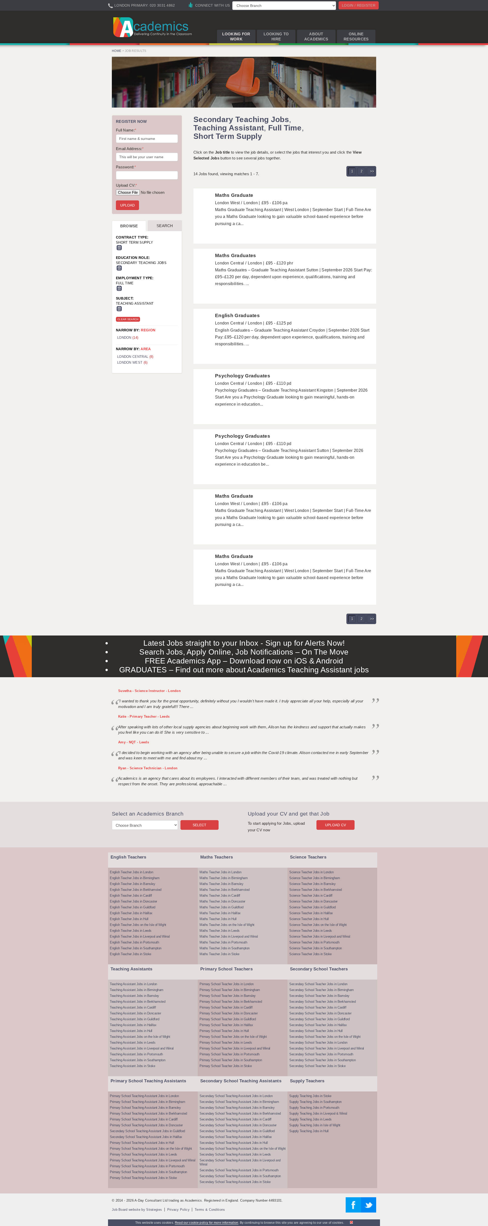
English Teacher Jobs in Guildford (132, 907)
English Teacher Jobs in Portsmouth (134, 942)
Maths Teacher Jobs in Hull (218, 919)
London (127, 337)
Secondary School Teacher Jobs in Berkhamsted (322, 1001)
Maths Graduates (235, 255)
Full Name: (126, 130)
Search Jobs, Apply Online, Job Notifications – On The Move (243, 652)
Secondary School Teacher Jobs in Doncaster (320, 1013)
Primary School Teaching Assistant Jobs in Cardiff (144, 1119)
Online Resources (356, 36)
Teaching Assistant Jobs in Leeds (132, 1042)
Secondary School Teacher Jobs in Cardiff (317, 1007)
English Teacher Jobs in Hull (129, 919)
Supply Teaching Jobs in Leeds (310, 1119)
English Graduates (237, 315)
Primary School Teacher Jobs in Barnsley (228, 996)
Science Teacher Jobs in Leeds (310, 931)
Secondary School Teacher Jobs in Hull (316, 1031)
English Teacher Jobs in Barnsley (132, 884)
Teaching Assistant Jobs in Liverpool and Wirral (142, 1048)
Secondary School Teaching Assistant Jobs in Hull (234, 1143)
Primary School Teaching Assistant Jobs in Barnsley (145, 1108)
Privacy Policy (178, 1210)
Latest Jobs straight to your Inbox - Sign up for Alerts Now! (244, 643)
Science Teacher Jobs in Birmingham (314, 878)
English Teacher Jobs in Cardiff (131, 895)
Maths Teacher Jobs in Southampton (225, 948)
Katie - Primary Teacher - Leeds (144, 716)
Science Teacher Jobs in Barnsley (312, 884)
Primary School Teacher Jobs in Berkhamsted (231, 1001)
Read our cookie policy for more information (206, 1222)
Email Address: (130, 148)
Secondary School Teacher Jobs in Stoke (317, 1066)
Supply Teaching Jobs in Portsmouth (314, 1108)
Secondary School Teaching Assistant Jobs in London (236, 1096)
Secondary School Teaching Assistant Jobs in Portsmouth (239, 1170)
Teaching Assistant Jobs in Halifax (133, 1025)
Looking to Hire (276, 36)
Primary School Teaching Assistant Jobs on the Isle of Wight (151, 1148)
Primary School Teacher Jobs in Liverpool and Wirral (235, 1048)
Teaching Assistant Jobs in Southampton (137, 1060)
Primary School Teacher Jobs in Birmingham (230, 990)
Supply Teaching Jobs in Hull (308, 1131)
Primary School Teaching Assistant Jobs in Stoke (143, 1178)
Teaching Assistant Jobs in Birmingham (136, 990)
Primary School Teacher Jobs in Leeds (226, 1042)
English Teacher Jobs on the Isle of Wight (138, 925)
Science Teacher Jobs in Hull (309, 919)
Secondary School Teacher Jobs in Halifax (318, 1025)
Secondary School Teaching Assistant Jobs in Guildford (147, 1131)
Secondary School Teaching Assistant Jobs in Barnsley (237, 1108)
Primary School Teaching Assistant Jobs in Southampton (148, 1172)
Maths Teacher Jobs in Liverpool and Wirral (229, 936)
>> (372, 171)
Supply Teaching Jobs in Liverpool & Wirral (318, 1113)
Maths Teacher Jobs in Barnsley (221, 884)
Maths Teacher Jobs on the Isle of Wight (227, 925)
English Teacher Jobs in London (131, 872)
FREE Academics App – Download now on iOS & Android (244, 661)
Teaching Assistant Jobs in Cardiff (133, 1007)
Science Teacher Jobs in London (311, 872)
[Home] (153, 27)
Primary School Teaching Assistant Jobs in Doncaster (146, 1125)
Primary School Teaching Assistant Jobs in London (144, 1096)
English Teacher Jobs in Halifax (131, 913)
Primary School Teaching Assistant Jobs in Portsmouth (147, 1166)
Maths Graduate (234, 195)
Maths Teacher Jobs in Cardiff (220, 895)
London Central (135, 357)
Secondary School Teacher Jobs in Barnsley (319, 996)
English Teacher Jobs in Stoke (130, 954)
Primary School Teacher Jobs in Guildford (228, 1019)
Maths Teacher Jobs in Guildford (221, 907)
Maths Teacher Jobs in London (220, 872)
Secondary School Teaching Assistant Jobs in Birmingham (239, 1102)
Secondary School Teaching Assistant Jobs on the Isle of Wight (243, 1148)
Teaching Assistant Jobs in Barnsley (134, 996)
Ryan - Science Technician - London (147, 768)
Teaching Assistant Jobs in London (133, 984)
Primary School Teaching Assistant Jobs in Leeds (143, 1154)
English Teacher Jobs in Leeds (130, 931)
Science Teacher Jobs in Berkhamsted (315, 890)
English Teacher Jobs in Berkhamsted (135, 890)
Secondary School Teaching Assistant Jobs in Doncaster (238, 1125)
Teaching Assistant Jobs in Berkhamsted (137, 1001)
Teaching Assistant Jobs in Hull (131, 1031)
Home (116, 51)
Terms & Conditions (210, 1210)
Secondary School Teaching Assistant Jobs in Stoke (235, 1182)
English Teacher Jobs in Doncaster (133, 901)
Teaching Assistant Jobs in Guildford (134, 1019)
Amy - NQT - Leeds (133, 742)
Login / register (358, 5)
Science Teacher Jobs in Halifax (311, 913)
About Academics (316, 36)
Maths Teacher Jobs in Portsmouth (223, 942)
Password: (126, 167)
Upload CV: (126, 185)
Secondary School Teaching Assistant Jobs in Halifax (146, 1137)
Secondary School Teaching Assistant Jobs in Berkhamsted (240, 1113)
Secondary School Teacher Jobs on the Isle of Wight (324, 1037)
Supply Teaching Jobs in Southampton (315, 1102)
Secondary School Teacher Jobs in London (318, 984)
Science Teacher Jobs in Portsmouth (314, 942)
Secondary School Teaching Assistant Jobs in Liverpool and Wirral (240, 1162)
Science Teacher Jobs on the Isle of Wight (318, 925)
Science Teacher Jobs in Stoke (310, 954)
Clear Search (128, 319)
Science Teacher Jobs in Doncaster (313, 901)
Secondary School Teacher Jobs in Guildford (319, 1019)
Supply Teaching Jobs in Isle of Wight (314, 1125)
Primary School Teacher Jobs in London (227, 984)
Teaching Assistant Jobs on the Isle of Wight (140, 1037)
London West (132, 362)
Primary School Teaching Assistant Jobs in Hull (142, 1143)
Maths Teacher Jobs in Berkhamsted (225, 890)
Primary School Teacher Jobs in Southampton (231, 1060)
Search (165, 226)
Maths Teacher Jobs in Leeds (220, 931)
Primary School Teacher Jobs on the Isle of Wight (233, 1037)
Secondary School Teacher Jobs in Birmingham (321, 990)
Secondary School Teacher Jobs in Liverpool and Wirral (326, 1048)
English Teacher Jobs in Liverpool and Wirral (140, 936)
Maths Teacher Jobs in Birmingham (224, 878)
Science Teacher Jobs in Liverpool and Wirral (319, 936)
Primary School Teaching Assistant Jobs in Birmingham (147, 1102)
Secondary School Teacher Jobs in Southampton (322, 1060)
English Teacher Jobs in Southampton (135, 948)
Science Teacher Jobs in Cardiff (310, 895)
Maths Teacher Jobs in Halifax (220, 913)
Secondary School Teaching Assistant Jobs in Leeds (235, 1154)
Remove (119, 247)
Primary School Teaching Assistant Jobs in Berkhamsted (148, 1113)
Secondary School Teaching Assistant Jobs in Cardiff (235, 1119)
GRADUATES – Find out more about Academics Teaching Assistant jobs (244, 670)
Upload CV (335, 825)
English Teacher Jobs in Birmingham (134, 878)
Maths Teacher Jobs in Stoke (219, 954)
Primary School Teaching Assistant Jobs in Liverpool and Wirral (152, 1160)
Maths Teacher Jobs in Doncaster (222, 901)
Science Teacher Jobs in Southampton (315, 948)
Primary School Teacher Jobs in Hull (224, 1031)
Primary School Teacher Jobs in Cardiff (226, 1007)
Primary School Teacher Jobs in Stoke (226, 1066)
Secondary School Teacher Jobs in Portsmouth (321, 1054)
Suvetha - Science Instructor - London (149, 691)
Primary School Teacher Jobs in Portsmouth (230, 1054)
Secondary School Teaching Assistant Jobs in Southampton (240, 1176)
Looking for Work (236, 36)
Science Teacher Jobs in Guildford (312, 907)
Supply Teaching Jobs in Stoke (310, 1096)
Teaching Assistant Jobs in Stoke (132, 1066)
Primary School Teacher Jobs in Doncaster (228, 1013)
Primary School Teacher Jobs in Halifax (226, 1025)
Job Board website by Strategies (137, 1210)
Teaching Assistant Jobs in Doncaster (135, 1013)
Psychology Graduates (242, 375)
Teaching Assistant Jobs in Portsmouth (136, 1054)
